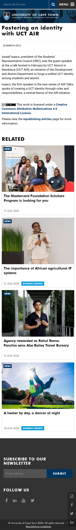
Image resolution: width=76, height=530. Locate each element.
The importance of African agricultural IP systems (37, 270)
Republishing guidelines (38, 526)
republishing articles (37, 119)
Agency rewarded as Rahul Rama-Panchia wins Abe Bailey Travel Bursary (36, 343)
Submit (59, 473)
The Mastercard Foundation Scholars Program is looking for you (34, 198)
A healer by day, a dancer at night (32, 413)
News (7, 149)
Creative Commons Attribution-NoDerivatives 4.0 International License (34, 109)
